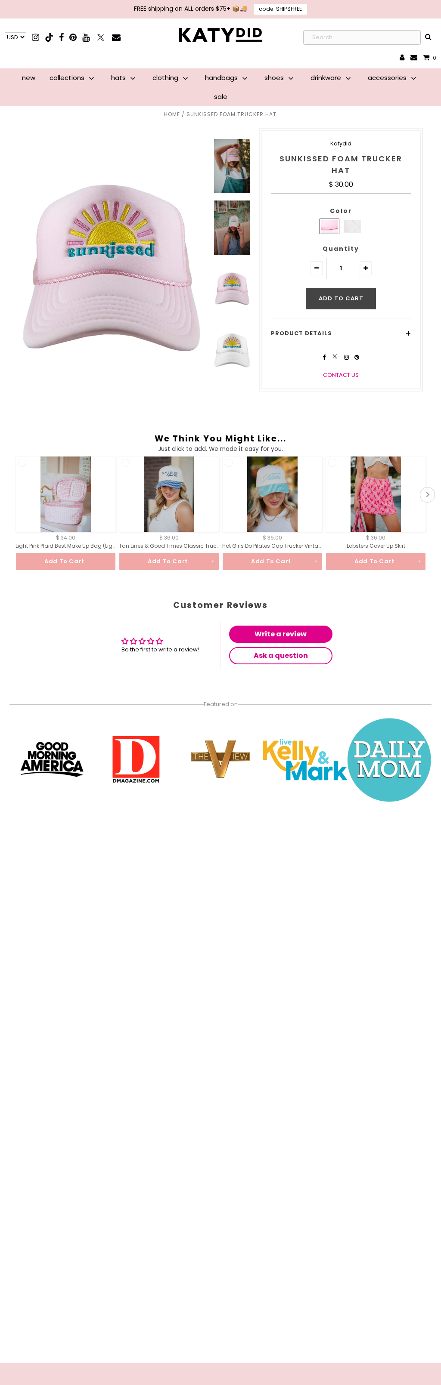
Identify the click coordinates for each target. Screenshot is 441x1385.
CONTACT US (341, 375)
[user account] (402, 58)
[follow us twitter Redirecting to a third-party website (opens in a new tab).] (335, 357)
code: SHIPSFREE (280, 8)
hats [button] (119, 77)
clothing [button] (166, 77)
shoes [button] (275, 77)
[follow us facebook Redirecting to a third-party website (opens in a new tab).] (325, 357)
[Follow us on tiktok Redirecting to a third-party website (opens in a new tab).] (50, 37)
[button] (317, 268)
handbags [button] (222, 77)
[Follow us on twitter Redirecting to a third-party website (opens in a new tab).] (101, 37)
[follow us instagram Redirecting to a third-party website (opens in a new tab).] (347, 357)
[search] (428, 37)
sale (220, 96)
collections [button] (68, 77)
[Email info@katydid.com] (413, 58)
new (28, 77)
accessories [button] (388, 77)
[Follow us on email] (116, 37)
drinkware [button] (327, 77)
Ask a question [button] (281, 655)
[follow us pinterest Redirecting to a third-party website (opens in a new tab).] (356, 357)
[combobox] (362, 37)
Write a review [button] (281, 634)
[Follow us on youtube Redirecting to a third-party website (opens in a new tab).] (86, 37)
